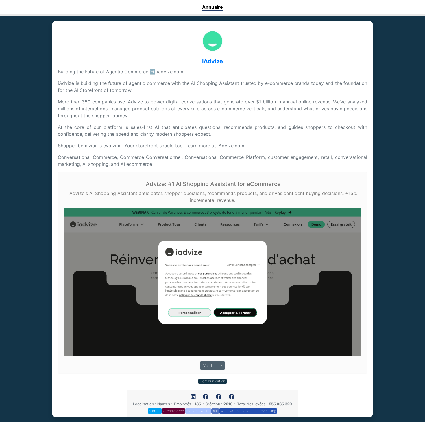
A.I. (215, 411)
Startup (154, 411)
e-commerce (173, 411)
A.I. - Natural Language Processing (248, 411)
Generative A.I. (198, 411)
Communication (212, 381)
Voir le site (212, 365)
